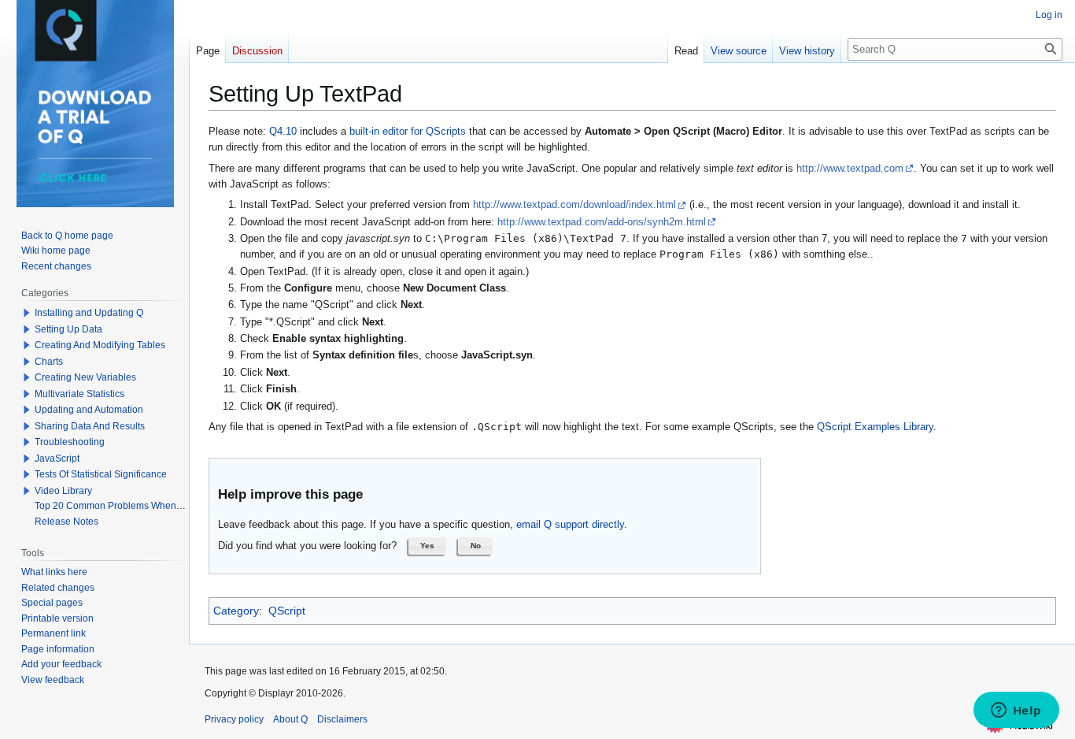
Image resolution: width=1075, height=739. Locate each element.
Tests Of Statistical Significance (101, 474)
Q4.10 (283, 131)
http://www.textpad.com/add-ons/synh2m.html (601, 222)
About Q (290, 719)
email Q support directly (570, 524)
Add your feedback (61, 664)
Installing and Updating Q (89, 312)
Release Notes (66, 521)
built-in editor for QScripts (407, 131)
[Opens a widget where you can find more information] (1016, 711)
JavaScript (57, 458)
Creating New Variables (85, 377)
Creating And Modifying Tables (100, 345)
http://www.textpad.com (849, 168)
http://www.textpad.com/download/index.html (574, 204)
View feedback (52, 679)
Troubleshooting (70, 441)
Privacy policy (234, 719)
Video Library (63, 490)
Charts (49, 361)
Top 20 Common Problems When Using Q (124, 505)
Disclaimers (342, 719)
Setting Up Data (68, 329)
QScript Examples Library (875, 427)
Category (236, 610)
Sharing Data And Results (90, 426)
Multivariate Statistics (79, 393)
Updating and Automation (89, 409)
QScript (286, 610)
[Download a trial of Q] (95, 103)
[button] (427, 546)
